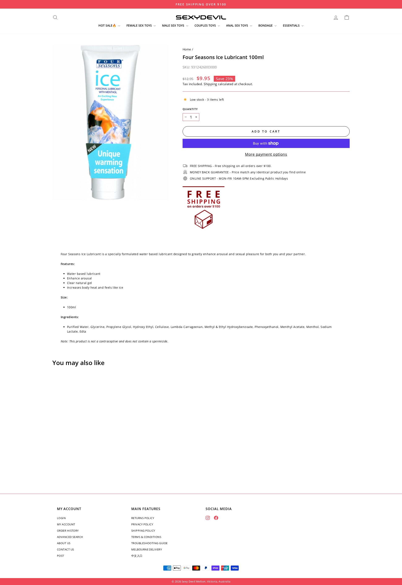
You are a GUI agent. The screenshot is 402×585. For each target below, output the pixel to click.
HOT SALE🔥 (107, 25)
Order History (68, 530)
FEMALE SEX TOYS (139, 25)
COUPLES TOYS (206, 25)
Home (187, 49)
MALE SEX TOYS (173, 25)
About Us (64, 543)
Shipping (210, 84)
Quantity (190, 109)
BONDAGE (265, 25)
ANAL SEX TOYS (237, 25)
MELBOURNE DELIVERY (146, 549)
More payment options (266, 154)
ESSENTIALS (291, 25)
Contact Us (65, 549)
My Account (66, 524)
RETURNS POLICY (142, 518)
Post (60, 556)
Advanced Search (70, 537)
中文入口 (137, 556)
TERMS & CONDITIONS (146, 537)
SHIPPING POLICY (143, 530)
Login (61, 518)
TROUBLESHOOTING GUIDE (149, 543)
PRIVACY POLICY (142, 524)
